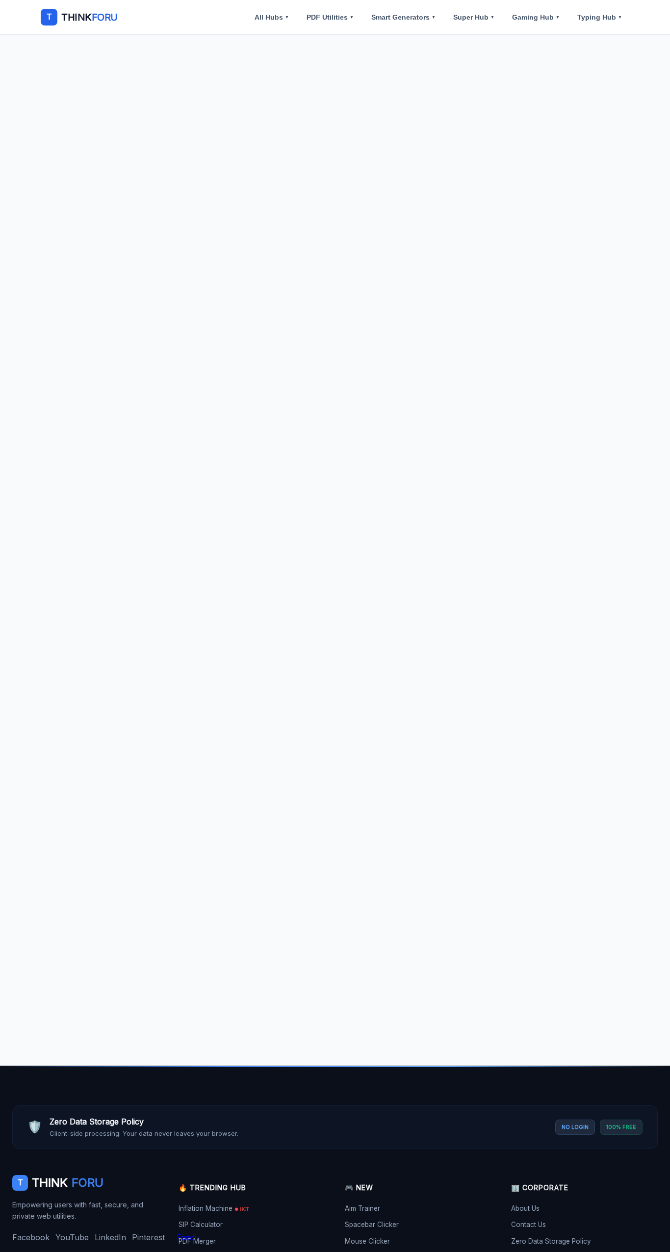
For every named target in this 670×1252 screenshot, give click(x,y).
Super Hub (473, 17)
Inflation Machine (214, 1208)
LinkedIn (110, 1237)
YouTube (72, 1237)
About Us (525, 1208)
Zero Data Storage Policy (551, 1241)
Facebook (31, 1237)
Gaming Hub (536, 17)
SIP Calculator (201, 1224)
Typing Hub (599, 17)
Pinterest (148, 1237)
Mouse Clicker (367, 1241)
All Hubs (272, 17)
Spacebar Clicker (372, 1224)
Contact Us (528, 1224)
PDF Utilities (330, 17)
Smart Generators (403, 17)
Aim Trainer (362, 1208)
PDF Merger (197, 1241)
